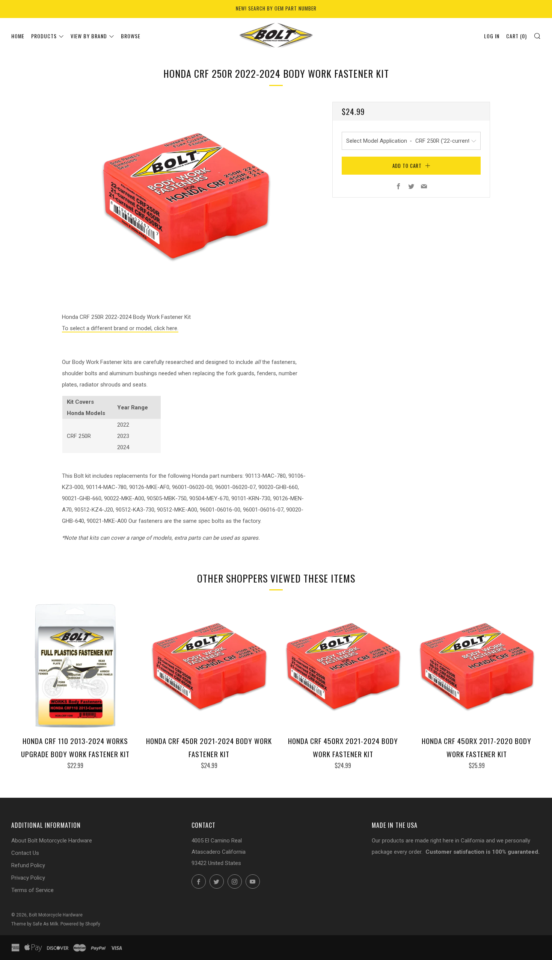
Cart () (516, 36)
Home (17, 36)
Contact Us (25, 853)
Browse (130, 36)
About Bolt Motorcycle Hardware (51, 840)
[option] (185, 195)
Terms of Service (32, 890)
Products (44, 36)
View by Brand (89, 36)
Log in (491, 36)
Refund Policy (28, 865)
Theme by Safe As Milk (34, 924)
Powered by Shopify (80, 924)
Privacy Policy (28, 877)
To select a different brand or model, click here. (120, 328)
